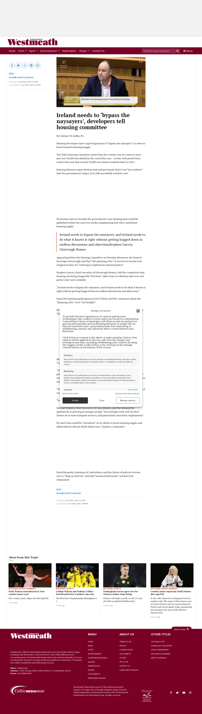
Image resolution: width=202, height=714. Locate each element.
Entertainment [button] (48, 50)
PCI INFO (123, 658)
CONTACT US (125, 666)
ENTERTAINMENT (95, 654)
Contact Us (99, 50)
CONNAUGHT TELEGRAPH (161, 645)
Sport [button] (32, 50)
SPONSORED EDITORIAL (97, 658)
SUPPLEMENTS (94, 674)
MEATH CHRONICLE (159, 658)
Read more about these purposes (127, 393)
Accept (75, 400)
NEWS (90, 645)
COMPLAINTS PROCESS (129, 670)
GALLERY (91, 662)
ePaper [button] (83, 50)
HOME (90, 641)
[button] (138, 310)
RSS (11, 73)
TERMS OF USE (126, 641)
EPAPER (91, 670)
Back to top (179, 629)
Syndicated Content (21, 77)
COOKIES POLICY (126, 649)
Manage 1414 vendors (70, 393)
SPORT (91, 649)
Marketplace (70, 50)
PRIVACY (123, 645)
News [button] (21, 50)
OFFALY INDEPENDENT (160, 649)
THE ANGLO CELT (158, 641)
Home (13, 50)
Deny (101, 400)
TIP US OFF (124, 662)
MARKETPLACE (94, 666)
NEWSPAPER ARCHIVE (97, 678)
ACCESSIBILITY (125, 654)
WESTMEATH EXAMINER (160, 654)
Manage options (127, 400)
